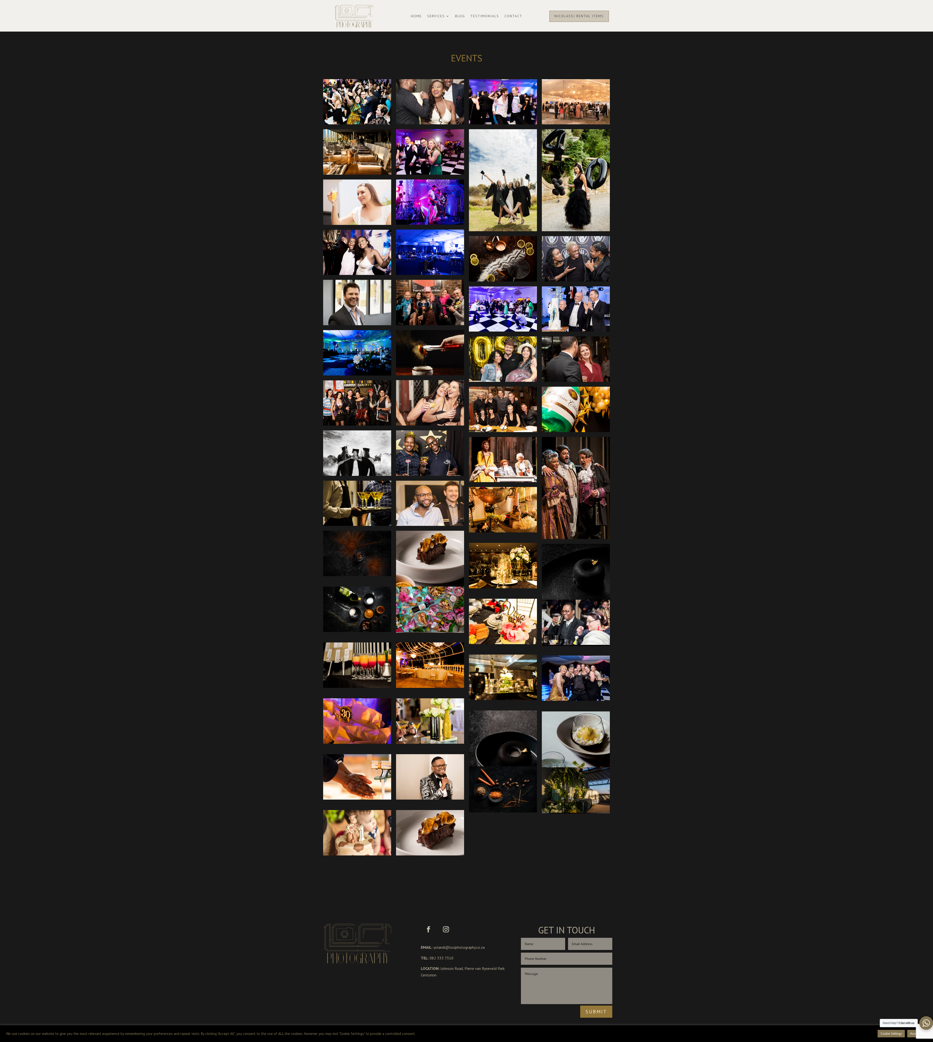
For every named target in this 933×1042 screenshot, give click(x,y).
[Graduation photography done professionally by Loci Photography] (357, 453)
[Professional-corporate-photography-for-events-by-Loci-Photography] (430, 721)
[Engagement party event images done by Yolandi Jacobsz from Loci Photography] (357, 202)
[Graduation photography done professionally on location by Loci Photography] (503, 180)
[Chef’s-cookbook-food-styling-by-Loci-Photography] (430, 832)
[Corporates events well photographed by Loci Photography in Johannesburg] (430, 302)
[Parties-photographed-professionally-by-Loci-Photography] (357, 721)
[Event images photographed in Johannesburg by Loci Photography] (430, 202)
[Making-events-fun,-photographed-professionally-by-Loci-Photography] (430, 453)
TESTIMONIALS (484, 16)
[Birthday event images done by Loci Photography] (503, 409)
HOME (416, 16)
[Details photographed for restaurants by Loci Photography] (503, 259)
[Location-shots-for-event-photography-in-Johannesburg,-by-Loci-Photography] (430, 665)
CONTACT (513, 16)
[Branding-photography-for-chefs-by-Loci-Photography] (357, 553)
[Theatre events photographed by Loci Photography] (503, 459)
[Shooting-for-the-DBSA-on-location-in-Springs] (357, 777)
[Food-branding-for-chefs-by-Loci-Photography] (503, 789)
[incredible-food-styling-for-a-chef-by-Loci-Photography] (576, 595)
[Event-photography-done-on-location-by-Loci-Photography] (503, 677)
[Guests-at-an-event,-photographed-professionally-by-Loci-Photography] (576, 622)
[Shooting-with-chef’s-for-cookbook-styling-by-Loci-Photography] (430, 582)
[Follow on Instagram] (446, 929)
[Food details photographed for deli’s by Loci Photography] (430, 353)
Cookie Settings (891, 1034)
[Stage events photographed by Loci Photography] (576, 488)
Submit (596, 1011)
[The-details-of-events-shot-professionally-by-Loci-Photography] (576, 409)
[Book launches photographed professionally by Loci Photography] (576, 359)
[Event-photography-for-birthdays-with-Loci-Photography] (576, 790)
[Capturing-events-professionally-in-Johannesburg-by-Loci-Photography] (503, 621)
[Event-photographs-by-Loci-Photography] (357, 665)
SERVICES (436, 16)
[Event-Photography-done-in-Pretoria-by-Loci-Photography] (430, 777)
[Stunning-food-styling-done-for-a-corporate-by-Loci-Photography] (576, 762)
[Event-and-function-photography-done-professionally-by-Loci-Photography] (430, 503)
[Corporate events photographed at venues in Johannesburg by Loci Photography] (503, 309)
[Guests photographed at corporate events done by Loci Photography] (576, 102)
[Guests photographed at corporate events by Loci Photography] (430, 152)
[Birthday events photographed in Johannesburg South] (357, 403)
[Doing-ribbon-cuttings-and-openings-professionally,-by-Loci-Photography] (576, 259)
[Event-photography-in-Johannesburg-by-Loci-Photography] (357, 152)
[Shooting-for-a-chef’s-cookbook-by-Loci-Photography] (503, 761)
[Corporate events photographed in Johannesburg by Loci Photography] (357, 302)
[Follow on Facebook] (428, 929)
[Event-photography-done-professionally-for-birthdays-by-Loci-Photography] (503, 509)
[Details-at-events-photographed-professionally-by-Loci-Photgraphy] (357, 503)
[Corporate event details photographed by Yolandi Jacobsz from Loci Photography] (576, 309)
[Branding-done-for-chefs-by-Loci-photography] (357, 609)
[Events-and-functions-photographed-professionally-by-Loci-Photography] (430, 102)
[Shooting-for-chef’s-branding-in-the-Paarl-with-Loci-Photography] (430, 609)
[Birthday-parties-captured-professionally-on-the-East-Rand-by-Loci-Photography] (357, 832)
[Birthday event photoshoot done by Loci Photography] (576, 180)
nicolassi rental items (579, 16)
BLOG (460, 16)
